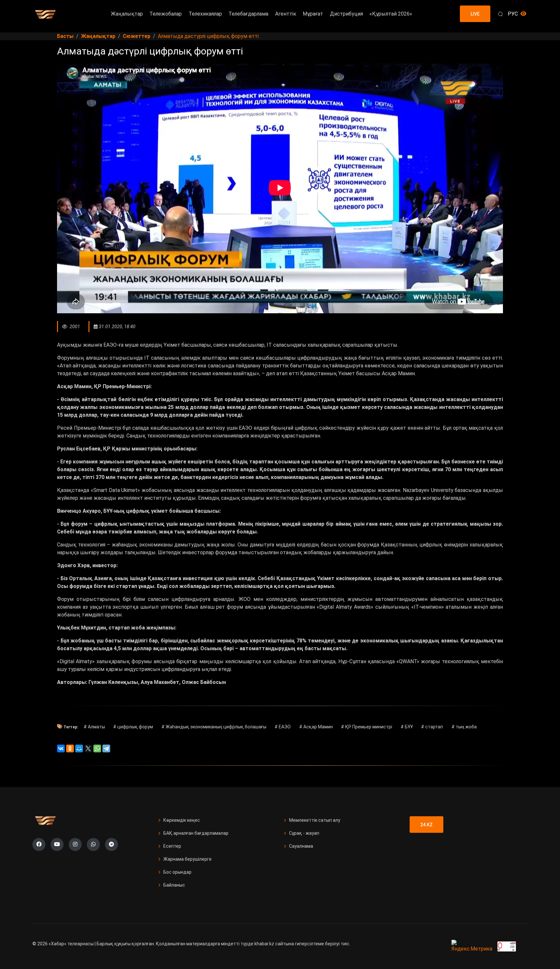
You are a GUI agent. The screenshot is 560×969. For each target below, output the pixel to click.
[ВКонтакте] (61, 748)
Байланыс (174, 885)
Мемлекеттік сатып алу (314, 820)
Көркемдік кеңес (181, 820)
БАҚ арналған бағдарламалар (195, 833)
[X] (88, 748)
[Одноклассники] (70, 748)
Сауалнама (301, 846)
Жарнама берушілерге (187, 859)
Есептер (172, 846)
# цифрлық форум (133, 726)
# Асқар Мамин (316, 726)
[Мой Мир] (79, 748)
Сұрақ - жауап (304, 833)
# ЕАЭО (282, 726)
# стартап (432, 726)
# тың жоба (464, 726)
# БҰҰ (407, 726)
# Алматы (94, 726)
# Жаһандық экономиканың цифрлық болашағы (213, 726)
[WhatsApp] (97, 748)
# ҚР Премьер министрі (366, 726)
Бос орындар (177, 872)
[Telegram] (106, 748)
